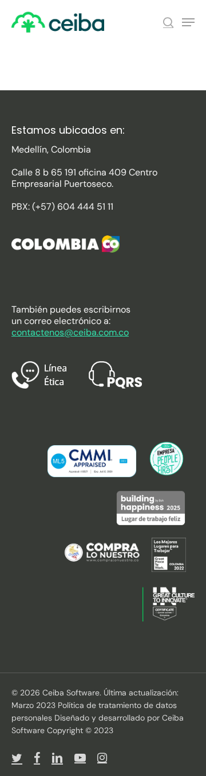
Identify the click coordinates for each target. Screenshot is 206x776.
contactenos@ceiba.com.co (70, 332)
